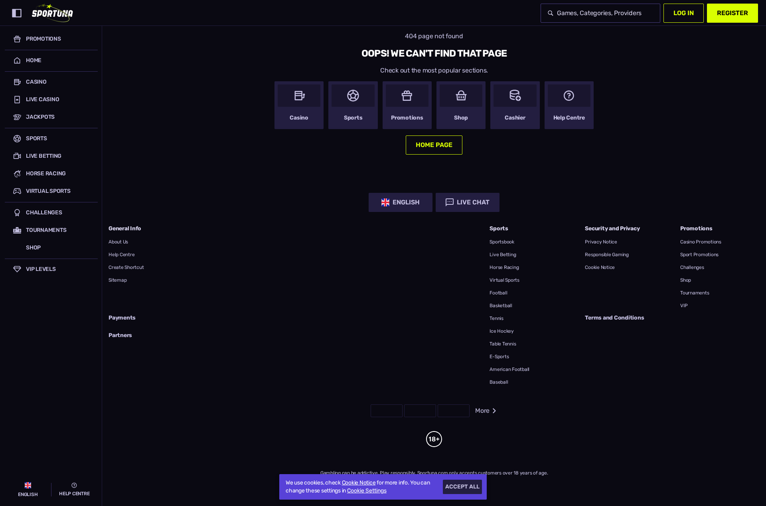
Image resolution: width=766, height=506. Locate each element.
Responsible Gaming (607, 254)
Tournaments (694, 293)
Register (732, 13)
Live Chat (473, 202)
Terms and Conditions (614, 317)
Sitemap (117, 280)
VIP (683, 305)
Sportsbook (502, 242)
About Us (118, 242)
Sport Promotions (699, 254)
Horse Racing (504, 267)
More (482, 410)
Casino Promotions (700, 242)
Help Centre (121, 254)
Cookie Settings (367, 491)
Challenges (692, 267)
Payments (122, 317)
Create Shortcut (126, 267)
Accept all (462, 486)
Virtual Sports (504, 280)
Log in (683, 13)
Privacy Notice (601, 242)
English (406, 202)
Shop (685, 280)
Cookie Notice (600, 267)
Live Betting (503, 254)
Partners (120, 335)
